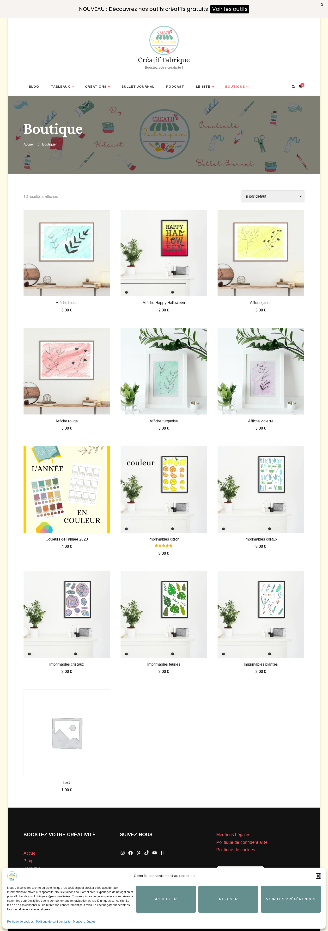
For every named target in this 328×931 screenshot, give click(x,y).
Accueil (30, 853)
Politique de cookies (20, 921)
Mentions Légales (233, 834)
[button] (318, 876)
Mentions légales (84, 921)
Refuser (228, 899)
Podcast (175, 86)
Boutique (235, 86)
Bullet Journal (137, 86)
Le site (203, 86)
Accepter (166, 899)
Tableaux (60, 86)
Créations (96, 86)
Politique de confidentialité (53, 921)
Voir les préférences (291, 899)
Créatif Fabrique (164, 60)
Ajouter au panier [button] (66, 252)
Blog (34, 86)
